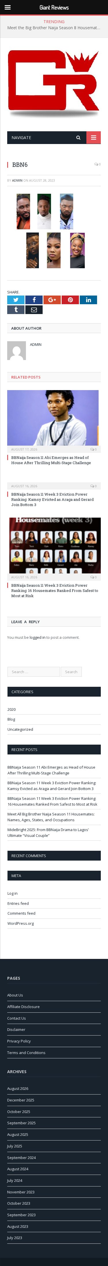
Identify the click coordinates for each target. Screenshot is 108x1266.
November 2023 (21, 1192)
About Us (15, 995)
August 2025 (17, 1134)
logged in (38, 637)
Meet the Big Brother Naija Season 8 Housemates (54, 27)
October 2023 (18, 1203)
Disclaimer (16, 1029)
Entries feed (18, 903)
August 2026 (17, 1088)
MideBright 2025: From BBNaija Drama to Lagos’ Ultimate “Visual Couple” (48, 832)
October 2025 (18, 1111)
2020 (11, 709)
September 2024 (21, 1157)
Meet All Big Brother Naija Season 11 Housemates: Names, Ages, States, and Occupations (51, 816)
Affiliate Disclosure (23, 1006)
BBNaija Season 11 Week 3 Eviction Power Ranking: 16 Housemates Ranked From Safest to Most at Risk (54, 590)
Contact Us (16, 1018)
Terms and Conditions (26, 1052)
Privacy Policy (19, 1041)
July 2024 (14, 1180)
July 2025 (14, 1146)
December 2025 (20, 1100)
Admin (17, 180)
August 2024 (17, 1168)
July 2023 (14, 1237)
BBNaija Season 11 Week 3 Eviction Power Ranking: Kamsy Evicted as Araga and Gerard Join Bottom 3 (52, 499)
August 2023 (17, 1226)
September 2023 (21, 1214)
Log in (12, 893)
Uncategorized (20, 729)
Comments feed (21, 913)
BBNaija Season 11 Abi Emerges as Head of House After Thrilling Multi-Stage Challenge (51, 460)
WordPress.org (20, 923)
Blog (11, 719)
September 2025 (21, 1122)
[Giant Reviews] (54, 85)
